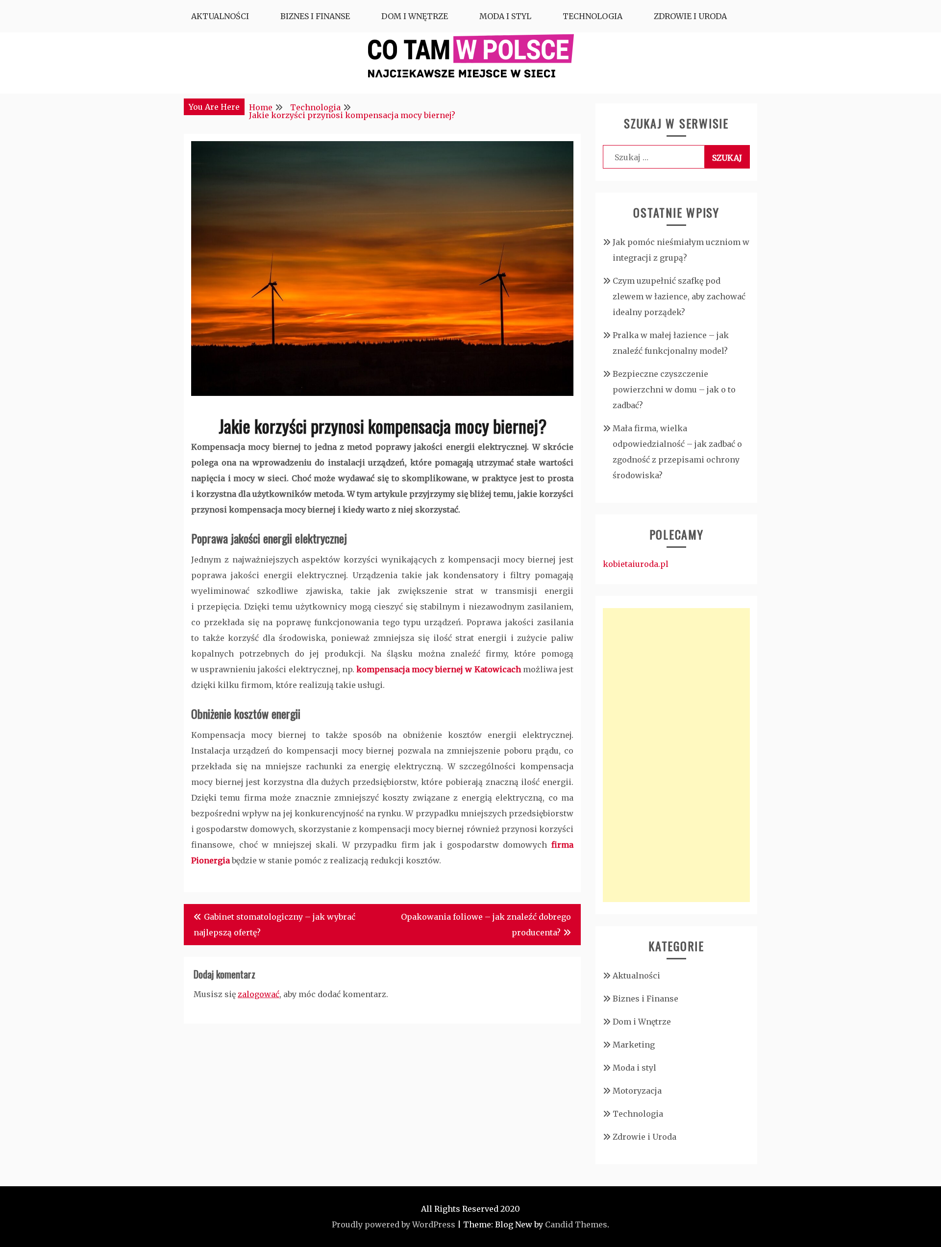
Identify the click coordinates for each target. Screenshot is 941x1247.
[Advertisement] (676, 755)
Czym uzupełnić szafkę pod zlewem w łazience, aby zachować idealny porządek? (679, 296)
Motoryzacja (637, 1091)
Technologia (592, 16)
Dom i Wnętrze (414, 16)
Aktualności (220, 16)
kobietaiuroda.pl (636, 564)
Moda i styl (505, 16)
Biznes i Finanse (315, 16)
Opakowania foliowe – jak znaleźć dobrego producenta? (486, 924)
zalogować (258, 994)
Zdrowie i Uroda (690, 16)
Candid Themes (576, 1224)
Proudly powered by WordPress (393, 1224)
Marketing (634, 1045)
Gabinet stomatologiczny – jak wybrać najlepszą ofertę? (274, 924)
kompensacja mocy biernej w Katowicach (438, 669)
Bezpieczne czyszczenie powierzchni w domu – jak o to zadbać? (674, 389)
